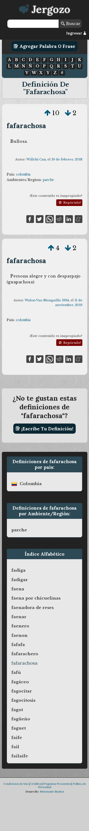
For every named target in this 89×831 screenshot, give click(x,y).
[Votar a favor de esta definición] (47, 113)
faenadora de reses (32, 607)
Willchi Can (36, 159)
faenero (20, 626)
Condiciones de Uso (15, 783)
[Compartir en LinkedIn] (69, 218)
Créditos (35, 783)
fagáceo (20, 681)
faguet (18, 728)
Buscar (72, 23)
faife (16, 737)
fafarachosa (26, 125)
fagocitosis (23, 700)
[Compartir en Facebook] (30, 218)
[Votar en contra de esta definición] (68, 113)
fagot (17, 709)
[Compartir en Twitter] (39, 218)
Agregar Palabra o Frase (46, 46)
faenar (18, 616)
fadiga (18, 570)
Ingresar (74, 33)
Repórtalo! (71, 202)
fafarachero (24, 653)
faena (17, 589)
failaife (19, 756)
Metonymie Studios (52, 791)
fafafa (18, 644)
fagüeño (20, 719)
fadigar (19, 579)
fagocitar (21, 691)
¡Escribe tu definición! (46, 428)
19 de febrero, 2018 (67, 159)
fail (15, 746)
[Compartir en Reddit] (59, 218)
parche (48, 180)
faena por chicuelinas (36, 598)
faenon (19, 635)
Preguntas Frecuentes (57, 783)
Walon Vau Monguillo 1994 (47, 300)
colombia (23, 174)
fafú (16, 672)
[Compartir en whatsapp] (49, 218)
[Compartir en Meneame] (78, 218)
